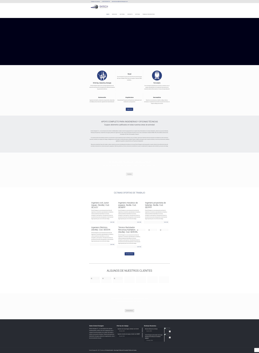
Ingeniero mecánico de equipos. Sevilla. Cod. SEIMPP (128, 205)
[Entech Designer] (99, 6)
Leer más (112, 222)
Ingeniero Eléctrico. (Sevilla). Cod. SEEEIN (100, 228)
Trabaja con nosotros (95, 1)
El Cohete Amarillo (109, 350)
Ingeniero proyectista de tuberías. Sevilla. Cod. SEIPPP (155, 205)
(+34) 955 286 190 (106, 1)
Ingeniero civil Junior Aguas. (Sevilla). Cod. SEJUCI (100, 205)
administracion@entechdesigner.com (120, 1)
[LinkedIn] (169, 1)
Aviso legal (116, 350)
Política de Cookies (133, 350)
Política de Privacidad (123, 350)
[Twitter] (167, 1)
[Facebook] (165, 1)
